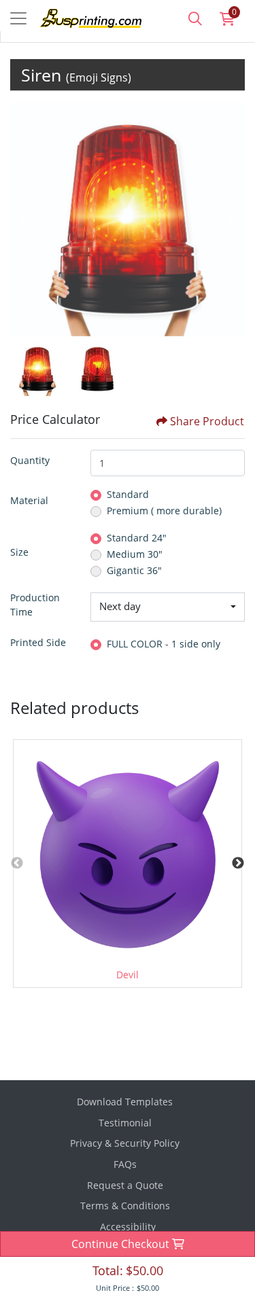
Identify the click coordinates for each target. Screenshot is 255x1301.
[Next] (231, 218)
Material (29, 500)
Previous (17, 863)
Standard (128, 494)
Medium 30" (135, 554)
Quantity (30, 460)
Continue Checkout (121, 1243)
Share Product (207, 421)
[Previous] (23, 218)
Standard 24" (137, 537)
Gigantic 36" (134, 570)
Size (19, 552)
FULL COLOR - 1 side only (163, 643)
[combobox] (167, 607)
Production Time (35, 604)
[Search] (195, 18)
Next (238, 863)
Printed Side (38, 642)
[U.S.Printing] (80, 17)
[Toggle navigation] (18, 18)
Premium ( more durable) (164, 510)
